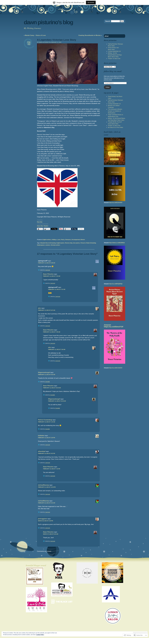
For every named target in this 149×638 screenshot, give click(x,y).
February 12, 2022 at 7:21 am (56, 289)
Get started (91, 2)
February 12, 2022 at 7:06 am (51, 332)
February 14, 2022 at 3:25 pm (46, 437)
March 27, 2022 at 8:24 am (50, 534)
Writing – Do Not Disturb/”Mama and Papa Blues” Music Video (115, 54)
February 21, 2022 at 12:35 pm (47, 487)
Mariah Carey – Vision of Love (35, 35)
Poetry (63, 239)
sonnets (47, 245)
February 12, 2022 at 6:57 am (46, 310)
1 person (47, 270)
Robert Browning (91, 243)
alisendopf (41, 451)
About (106, 36)
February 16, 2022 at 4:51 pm (46, 453)
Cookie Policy (40, 634)
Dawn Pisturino (48, 274)
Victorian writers (55, 245)
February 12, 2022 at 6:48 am (46, 262)
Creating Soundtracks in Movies (89, 35)
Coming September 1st (114, 51)
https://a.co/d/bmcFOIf (113, 327)
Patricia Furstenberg (45, 420)
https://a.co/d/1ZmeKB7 (115, 202)
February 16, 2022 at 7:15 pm (51, 468)
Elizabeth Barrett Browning (48, 243)
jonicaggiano (42, 518)
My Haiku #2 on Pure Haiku (115, 127)
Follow (107, 87)
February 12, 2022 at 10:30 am (57, 401)
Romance (68, 239)
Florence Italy (69, 243)
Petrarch (83, 243)
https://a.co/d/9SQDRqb (115, 284)
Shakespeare (41, 245)
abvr (39, 308)
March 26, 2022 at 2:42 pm (45, 520)
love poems (76, 243)
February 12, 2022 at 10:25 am (52, 387)
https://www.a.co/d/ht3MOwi (117, 242)
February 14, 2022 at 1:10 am (46, 421)
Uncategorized (75, 239)
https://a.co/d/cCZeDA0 (115, 368)
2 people (47, 381)
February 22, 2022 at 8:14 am (46, 502)
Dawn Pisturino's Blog (48, 22)
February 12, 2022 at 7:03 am (51, 276)
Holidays (54, 239)
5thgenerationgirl (44, 372)
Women (82, 239)
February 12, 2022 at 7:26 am (56, 349)
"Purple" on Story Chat (114, 125)
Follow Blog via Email (113, 71)
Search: (108, 21)
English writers (46, 239)
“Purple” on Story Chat (114, 58)
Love (58, 239)
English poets (60, 243)
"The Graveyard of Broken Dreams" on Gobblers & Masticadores (115, 111)
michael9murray (43, 485)
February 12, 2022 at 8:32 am (46, 374)
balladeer (41, 435)
